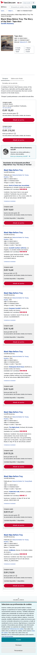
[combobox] (21, 7)
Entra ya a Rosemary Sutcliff (19, 156)
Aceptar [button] (18, 639)
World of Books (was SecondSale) (19, 185)
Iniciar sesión (26, 3)
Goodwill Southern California (17, 248)
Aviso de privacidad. (7, 636)
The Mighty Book (14, 427)
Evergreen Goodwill (15, 308)
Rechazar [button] (18, 645)
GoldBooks (12, 550)
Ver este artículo (7, 107)
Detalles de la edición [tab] (9, 83)
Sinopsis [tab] (5, 78)
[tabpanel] (18, 91)
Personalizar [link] (18, 650)
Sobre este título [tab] (17, 78)
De (18, 49)
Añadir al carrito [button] (18, 120)
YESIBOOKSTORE (14, 491)
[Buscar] (34, 7)
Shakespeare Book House (16, 367)
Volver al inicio (18, 600)
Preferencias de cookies (16, 629)
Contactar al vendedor (10, 201)
